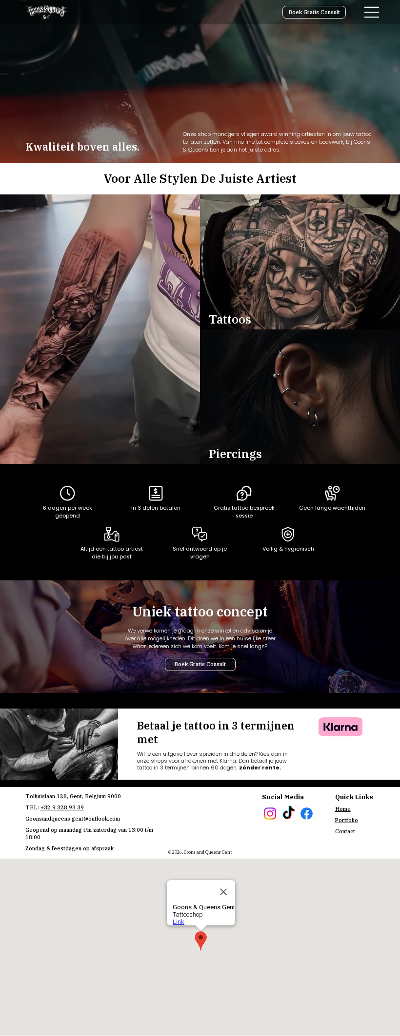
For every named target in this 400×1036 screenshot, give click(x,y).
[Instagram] (270, 814)
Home (343, 809)
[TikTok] (288, 814)
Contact (345, 831)
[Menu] (372, 12)
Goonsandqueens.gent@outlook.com (72, 818)
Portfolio (346, 820)
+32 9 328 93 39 (62, 807)
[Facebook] (307, 814)
